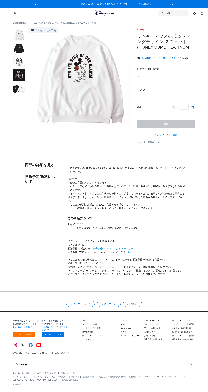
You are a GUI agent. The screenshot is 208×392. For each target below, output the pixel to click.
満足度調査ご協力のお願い (183, 339)
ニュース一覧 (18, 373)
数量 (139, 106)
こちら (129, 252)
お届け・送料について (153, 320)
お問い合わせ (149, 336)
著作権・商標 (73, 377)
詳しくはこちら (145, 4)
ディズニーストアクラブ (182, 320)
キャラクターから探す (91, 328)
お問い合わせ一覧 (67, 373)
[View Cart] (202, 13)
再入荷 (123, 332)
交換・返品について (152, 328)
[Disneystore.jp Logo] (104, 13)
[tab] (39, 164)
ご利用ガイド (149, 332)
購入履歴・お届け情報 (153, 339)
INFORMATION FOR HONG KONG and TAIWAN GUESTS (162, 377)
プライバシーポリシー (22, 377)
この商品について (80, 218)
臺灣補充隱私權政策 (70, 380)
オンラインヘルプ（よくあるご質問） (41, 373)
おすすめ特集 (87, 332)
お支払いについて (151, 324)
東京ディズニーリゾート (131, 336)
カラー (141, 77)
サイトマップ (87, 339)
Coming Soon (126, 328)
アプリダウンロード (53, 334)
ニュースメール (62, 353)
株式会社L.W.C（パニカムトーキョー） (114, 248)
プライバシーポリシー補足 (45, 377)
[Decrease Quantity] (174, 106)
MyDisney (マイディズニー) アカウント (31, 353)
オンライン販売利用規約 (182, 328)
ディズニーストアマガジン (93, 336)
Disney (124, 320)
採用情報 (132, 377)
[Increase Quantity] (193, 106)
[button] (35, 4)
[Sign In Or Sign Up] (15, 13)
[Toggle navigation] (7, 13)
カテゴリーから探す (90, 324)
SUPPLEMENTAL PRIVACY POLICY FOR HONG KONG (36, 380)
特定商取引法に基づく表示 (183, 332)
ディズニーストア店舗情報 (183, 324)
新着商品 (85, 320)
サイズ (141, 90)
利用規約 (62, 377)
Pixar (123, 324)
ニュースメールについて (23, 327)
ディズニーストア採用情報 (183, 336)
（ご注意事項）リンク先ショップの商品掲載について (104, 377)
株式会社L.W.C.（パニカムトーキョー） (161, 58)
